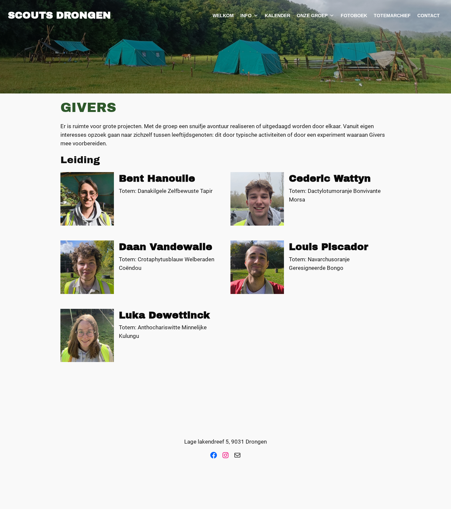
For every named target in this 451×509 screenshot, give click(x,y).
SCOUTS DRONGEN (59, 15)
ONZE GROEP (312, 15)
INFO (246, 15)
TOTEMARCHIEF (392, 15)
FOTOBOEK (354, 15)
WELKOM (223, 15)
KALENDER (277, 15)
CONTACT (428, 15)
